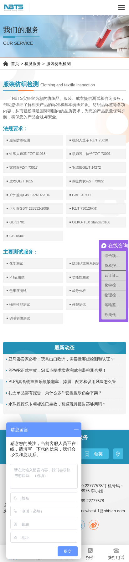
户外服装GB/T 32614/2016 (29, 195)
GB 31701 (17, 222)
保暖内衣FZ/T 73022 (88, 181)
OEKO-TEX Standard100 (91, 222)
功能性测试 (80, 277)
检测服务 (32, 64)
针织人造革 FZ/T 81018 (27, 154)
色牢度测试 (18, 291)
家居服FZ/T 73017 (23, 167)
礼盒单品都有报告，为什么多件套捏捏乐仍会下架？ (55, 393)
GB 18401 (17, 236)
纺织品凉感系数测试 (87, 263)
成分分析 (79, 291)
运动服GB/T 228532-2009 (29, 208)
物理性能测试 (19, 304)
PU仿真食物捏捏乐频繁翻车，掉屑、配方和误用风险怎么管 (62, 382)
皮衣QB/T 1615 (21, 181)
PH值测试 (16, 277)
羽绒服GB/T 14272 (86, 167)
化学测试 (16, 263)
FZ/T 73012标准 (84, 208)
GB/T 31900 (81, 195)
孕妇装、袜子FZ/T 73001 (91, 154)
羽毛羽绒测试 (19, 318)
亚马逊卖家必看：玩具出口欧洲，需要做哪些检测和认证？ (61, 359)
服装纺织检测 (58, 64)
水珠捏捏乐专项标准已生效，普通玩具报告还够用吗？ (57, 404)
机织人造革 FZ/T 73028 (90, 140)
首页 (15, 64)
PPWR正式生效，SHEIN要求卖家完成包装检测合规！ (57, 370)
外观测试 (79, 304)
